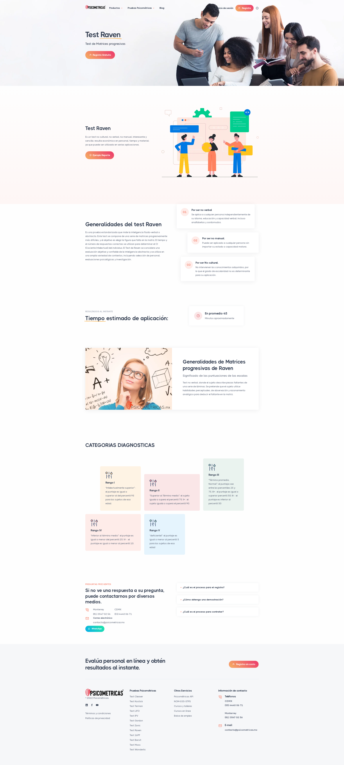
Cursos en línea (182, 711)
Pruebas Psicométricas (140, 8)
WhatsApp (96, 628)
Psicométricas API (183, 696)
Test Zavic (135, 725)
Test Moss (135, 744)
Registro (245, 8)
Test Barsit (135, 740)
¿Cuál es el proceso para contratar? (203, 611)
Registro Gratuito (101, 55)
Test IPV (134, 715)
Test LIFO (135, 711)
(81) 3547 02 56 (101, 614)
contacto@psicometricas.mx (109, 622)
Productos (115, 8)
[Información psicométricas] (257, 8)
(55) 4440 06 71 (123, 614)
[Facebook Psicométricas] (92, 705)
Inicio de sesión (225, 8)
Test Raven (135, 730)
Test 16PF (135, 735)
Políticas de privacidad (97, 718)
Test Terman (136, 706)
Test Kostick (136, 701)
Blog (162, 8)
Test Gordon (136, 720)
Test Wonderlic (138, 749)
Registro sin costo (245, 664)
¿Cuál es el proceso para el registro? (203, 587)
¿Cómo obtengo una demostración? (203, 599)
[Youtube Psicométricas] (97, 705)
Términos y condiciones (98, 713)
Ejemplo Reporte (101, 155)
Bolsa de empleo (183, 715)
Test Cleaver (136, 696)
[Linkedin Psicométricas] (87, 705)
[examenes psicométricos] (96, 7)
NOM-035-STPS (182, 701)
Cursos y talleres (183, 706)
